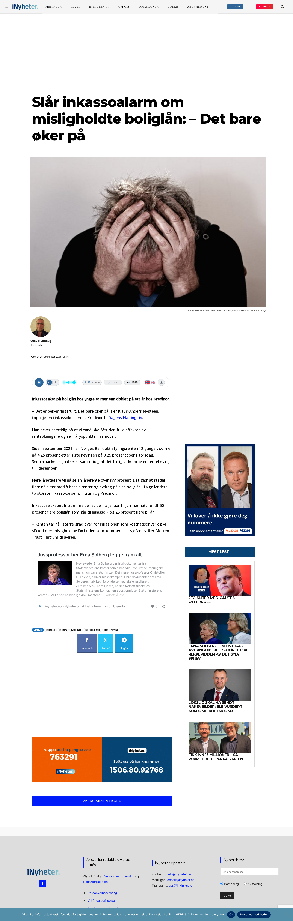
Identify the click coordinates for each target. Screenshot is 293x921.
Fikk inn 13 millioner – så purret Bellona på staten (216, 757)
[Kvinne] (55, 382)
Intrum (63, 629)
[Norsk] (147, 382)
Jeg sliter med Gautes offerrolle (212, 600)
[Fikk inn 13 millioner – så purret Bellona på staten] (220, 737)
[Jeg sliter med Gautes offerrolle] (220, 580)
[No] (287, 914)
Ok (231, 914)
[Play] (39, 382)
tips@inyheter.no (180, 885)
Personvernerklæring (102, 893)
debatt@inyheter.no (180, 879)
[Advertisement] (146, 53)
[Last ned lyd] (161, 382)
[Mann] (49, 382)
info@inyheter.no (179, 874)
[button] (282, 7)
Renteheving (111, 629)
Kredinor (76, 629)
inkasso (50, 629)
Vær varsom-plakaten (119, 876)
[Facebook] (42, 883)
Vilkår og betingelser (102, 900)
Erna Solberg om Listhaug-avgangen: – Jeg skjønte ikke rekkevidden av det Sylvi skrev (218, 652)
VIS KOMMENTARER (102, 801)
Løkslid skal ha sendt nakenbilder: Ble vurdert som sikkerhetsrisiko (215, 706)
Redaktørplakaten (95, 881)
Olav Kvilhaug (40, 340)
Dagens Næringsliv (125, 417)
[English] (153, 382)
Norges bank (92, 629)
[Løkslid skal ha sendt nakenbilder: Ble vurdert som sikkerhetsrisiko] (220, 685)
